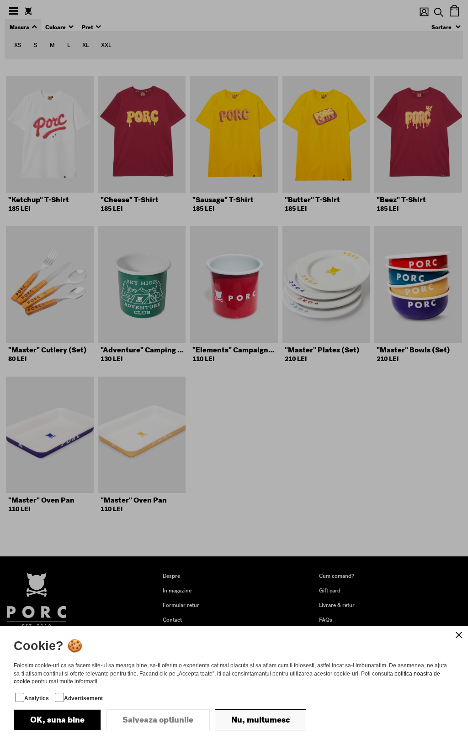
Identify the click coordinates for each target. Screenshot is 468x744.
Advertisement (83, 698)
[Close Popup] (459, 635)
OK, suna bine (57, 719)
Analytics (36, 698)
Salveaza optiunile (157, 719)
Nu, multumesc (260, 719)
